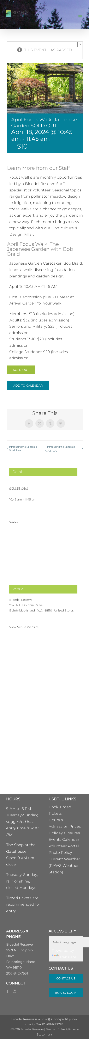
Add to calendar (28, 385)
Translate (67, 957)
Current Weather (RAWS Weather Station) (64, 865)
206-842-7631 (17, 973)
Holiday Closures (64, 833)
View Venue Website (23, 627)
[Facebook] (8, 991)
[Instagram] (14, 991)
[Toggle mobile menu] (80, 16)
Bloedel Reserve (20, 600)
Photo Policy (60, 852)
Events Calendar (64, 839)
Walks (13, 522)
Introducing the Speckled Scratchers (23, 448)
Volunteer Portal (64, 846)
